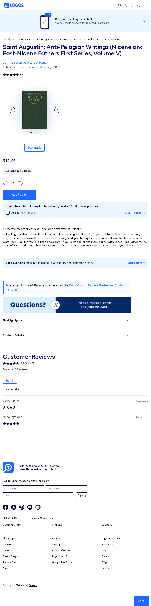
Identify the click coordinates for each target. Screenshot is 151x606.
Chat (141, 601)
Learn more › (104, 23)
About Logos (9, 538)
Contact (7, 544)
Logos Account (59, 538)
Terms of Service (11, 562)
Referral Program (11, 556)
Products (9, 39)
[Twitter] (13, 507)
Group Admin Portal (62, 562)
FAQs (104, 562)
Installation (107, 544)
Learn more (135, 262)
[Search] (120, 5)
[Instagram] (21, 507)
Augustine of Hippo (34, 62)
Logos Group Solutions (63, 556)
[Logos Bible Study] (14, 5)
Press (5, 568)
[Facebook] (5, 507)
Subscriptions (59, 544)
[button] (12, 110)
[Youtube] (29, 507)
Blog (104, 550)
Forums (105, 556)
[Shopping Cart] (138, 5)
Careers (6, 550)
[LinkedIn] (38, 507)
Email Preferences (61, 550)
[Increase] (20, 182)
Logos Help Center (111, 538)
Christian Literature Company (34, 67)
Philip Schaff (14, 62)
